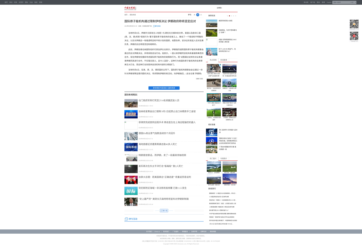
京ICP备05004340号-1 (200, 241)
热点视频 (213, 60)
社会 (31, 2)
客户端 (312, 2)
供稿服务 (185, 231)
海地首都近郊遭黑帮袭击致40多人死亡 (158, 144)
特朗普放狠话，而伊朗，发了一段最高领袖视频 (162, 155)
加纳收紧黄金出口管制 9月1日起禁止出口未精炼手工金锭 (167, 111)
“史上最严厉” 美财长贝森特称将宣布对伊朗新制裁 (164, 199)
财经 (35, 2)
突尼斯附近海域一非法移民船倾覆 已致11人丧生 (163, 188)
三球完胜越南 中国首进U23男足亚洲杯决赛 (221, 207)
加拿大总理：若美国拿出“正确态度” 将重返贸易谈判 (165, 177)
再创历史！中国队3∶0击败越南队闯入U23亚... (222, 200)
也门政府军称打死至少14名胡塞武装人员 (159, 100)
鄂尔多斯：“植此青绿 (229, 172)
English (329, 2)
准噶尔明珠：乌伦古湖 (229, 185)
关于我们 (149, 231)
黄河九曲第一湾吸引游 (214, 185)
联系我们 (166, 231)
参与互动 (157, 26)
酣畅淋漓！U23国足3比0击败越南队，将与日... (222, 193)
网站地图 (213, 231)
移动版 (306, 2)
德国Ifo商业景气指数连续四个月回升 (157, 133)
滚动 (10, 2)
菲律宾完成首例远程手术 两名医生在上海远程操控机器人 (167, 122)
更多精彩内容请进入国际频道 (164, 88)
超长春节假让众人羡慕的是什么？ (219, 210)
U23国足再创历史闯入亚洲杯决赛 (219, 196)
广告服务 (176, 231)
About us (157, 231)
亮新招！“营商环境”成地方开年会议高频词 (221, 217)
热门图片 (213, 159)
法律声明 (194, 231)
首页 (6, 2)
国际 (26, 2)
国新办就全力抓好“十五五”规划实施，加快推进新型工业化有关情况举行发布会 (228, 141)
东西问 (21, 2)
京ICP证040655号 (170, 241)
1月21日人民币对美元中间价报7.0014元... (221, 224)
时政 (15, 2)
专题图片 (223, 159)
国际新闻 (133, 15)
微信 (318, 2)
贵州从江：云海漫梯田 (214, 172)
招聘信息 (204, 231)
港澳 (40, 2)
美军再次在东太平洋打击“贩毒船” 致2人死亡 (161, 166)
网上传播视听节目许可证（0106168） (153, 241)
